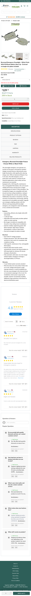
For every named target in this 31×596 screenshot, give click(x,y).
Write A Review (15, 314)
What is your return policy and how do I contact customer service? (16, 484)
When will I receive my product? (17, 532)
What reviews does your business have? (17, 509)
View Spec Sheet (9, 86)
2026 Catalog (15, 570)
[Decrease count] (28, 100)
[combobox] (21, 325)
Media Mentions (15, 568)
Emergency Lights (16, 20)
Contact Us (15, 566)
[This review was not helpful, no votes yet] (25, 350)
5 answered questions (19, 69)
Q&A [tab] (15, 144)
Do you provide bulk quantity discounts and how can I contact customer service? (16, 434)
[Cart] (24, 6)
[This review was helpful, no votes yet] (22, 350)
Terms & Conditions (15, 580)
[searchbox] (9, 321)
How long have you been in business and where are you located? (15, 459)
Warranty (24, 86)
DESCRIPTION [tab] (15, 126)
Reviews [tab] (14, 294)
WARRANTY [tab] (15, 152)
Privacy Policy (16, 578)
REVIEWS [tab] (15, 139)
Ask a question (17, 70)
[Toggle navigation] (27, 6)
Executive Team (15, 573)
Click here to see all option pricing (9, 82)
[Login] (21, 6)
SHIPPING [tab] (15, 148)
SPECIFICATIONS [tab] (15, 131)
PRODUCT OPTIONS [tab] (15, 135)
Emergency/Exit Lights (5, 20)
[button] (15, 17)
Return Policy (15, 575)
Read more (20, 378)
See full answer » (14, 446)
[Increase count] (28, 98)
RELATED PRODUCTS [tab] (15, 157)
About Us (15, 563)
